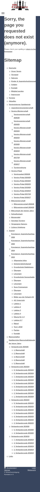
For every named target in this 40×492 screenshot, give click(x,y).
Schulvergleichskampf (22, 264)
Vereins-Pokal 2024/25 (22, 177)
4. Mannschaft (19, 360)
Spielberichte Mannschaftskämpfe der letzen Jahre (22, 341)
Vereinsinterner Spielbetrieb (19, 104)
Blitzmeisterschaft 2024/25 (24, 207)
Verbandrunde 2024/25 (19, 347)
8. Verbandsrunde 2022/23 (24, 406)
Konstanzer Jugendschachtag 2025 (22, 242)
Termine (12, 98)
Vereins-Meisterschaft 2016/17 (22, 162)
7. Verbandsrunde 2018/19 (24, 440)
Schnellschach (17, 214)
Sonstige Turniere (18, 221)
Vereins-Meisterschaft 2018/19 (22, 149)
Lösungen (18, 274)
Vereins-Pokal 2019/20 (22, 187)
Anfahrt (14, 85)
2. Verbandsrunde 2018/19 (24, 450)
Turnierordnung (20, 167)
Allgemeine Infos (20, 260)
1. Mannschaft (19, 350)
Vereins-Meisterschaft (19, 111)
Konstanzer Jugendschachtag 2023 (22, 255)
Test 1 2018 (18, 327)
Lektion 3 (17, 310)
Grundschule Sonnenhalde (24, 277)
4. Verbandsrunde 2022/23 (24, 416)
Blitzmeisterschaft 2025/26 (24, 204)
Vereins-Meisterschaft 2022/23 (22, 136)
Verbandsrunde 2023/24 (20, 367)
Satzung (14, 78)
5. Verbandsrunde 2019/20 (24, 430)
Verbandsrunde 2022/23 (20, 400)
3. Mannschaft (19, 357)
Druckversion (11, 468)
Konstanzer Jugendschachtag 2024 (22, 248)
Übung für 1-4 (19, 317)
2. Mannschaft (19, 353)
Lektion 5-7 (18, 320)
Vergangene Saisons (19, 224)
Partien (16, 330)
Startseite (12, 68)
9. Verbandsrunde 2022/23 (24, 403)
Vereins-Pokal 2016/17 (22, 197)
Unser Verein (16, 71)
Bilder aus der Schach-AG (24, 297)
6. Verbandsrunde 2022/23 (24, 410)
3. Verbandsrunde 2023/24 (24, 390)
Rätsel (16, 323)
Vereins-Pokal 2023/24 (22, 181)
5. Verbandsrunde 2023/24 (24, 383)
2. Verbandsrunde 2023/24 (24, 393)
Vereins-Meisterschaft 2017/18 (22, 156)
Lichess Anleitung (18, 227)
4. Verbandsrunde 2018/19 (24, 443)
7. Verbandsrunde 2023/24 (24, 377)
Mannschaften (14, 337)
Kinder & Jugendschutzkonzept (23, 81)
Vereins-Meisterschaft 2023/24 (22, 129)
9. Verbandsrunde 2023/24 (24, 370)
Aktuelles (12, 101)
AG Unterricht (19, 300)
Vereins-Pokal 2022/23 (22, 184)
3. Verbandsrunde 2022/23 (24, 420)
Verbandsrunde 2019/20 (20, 426)
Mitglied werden (17, 91)
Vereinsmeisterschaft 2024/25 (22, 122)
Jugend (12, 231)
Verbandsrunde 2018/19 (20, 436)
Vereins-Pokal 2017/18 (22, 194)
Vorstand (14, 75)
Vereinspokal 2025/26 (22, 174)
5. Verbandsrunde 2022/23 (24, 413)
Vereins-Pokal (16, 171)
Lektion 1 (17, 304)
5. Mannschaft (19, 363)
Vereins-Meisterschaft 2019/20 (22, 142)
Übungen (17, 270)
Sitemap (7, 470)
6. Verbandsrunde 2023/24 (24, 380)
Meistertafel (15, 217)
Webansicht (32, 470)
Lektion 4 (17, 314)
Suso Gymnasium (21, 287)
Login (34, 468)
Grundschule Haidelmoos (24, 267)
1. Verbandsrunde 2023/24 (24, 397)
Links (11, 456)
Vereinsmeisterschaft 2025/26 (22, 116)
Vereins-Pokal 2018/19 (22, 191)
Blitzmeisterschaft (18, 201)
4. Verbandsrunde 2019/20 (24, 433)
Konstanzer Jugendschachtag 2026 (22, 235)
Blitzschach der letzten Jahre (22, 211)
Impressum (15, 94)
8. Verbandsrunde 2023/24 (24, 373)
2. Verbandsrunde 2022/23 (24, 423)
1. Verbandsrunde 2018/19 (24, 453)
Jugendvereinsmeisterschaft (22, 108)
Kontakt (14, 88)
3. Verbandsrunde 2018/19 (24, 446)
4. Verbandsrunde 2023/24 (24, 387)
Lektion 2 (17, 307)
